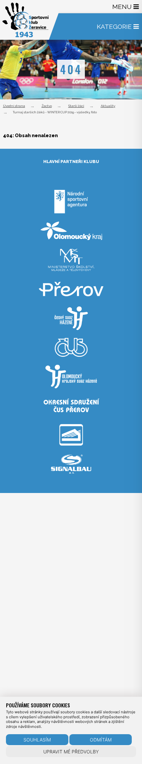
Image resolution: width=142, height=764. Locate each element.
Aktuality (108, 106)
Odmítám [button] (101, 739)
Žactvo (47, 106)
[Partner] (71, 216)
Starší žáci (76, 106)
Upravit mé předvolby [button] (71, 751)
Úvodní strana (14, 106)
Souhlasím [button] (37, 739)
